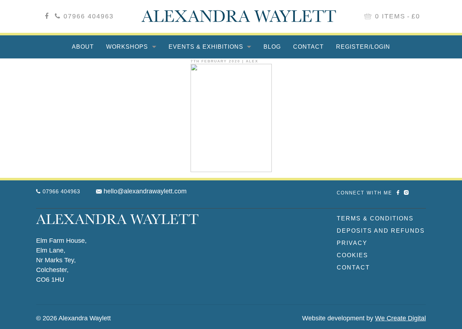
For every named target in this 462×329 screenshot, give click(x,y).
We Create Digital (400, 318)
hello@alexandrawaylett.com (145, 191)
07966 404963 (89, 16)
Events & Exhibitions (207, 47)
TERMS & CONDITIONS (375, 218)
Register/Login (363, 47)
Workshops (128, 47)
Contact (308, 47)
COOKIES (352, 255)
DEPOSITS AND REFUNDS (381, 231)
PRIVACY (352, 243)
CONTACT (353, 267)
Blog (272, 47)
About (83, 47)
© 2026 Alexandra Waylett (73, 318)
